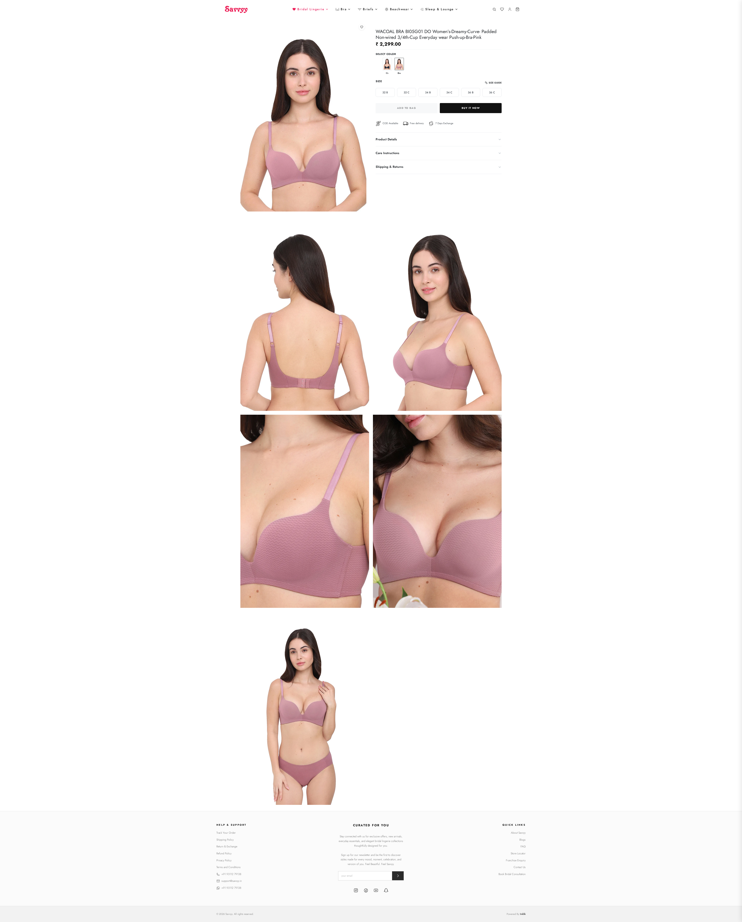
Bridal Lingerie (310, 9)
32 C (406, 92)
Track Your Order (226, 833)
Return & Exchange (226, 846)
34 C (449, 92)
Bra (344, 9)
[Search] (494, 9)
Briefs (368, 9)
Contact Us (520, 867)
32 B (385, 92)
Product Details (386, 139)
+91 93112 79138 (231, 874)
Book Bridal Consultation (512, 874)
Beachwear (399, 9)
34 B (428, 92)
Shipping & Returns (389, 167)
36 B (470, 92)
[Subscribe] (398, 875)
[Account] (510, 9)
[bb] (387, 64)
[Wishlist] (502, 9)
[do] (399, 64)
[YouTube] (376, 891)
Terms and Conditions (228, 867)
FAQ (523, 846)
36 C (492, 92)
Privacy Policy (223, 860)
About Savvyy (518, 833)
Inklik (523, 914)
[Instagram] (356, 891)
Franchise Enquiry (516, 860)
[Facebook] (366, 891)
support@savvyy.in (231, 881)
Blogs (522, 840)
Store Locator (518, 853)
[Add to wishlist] (362, 27)
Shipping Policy (225, 840)
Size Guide (495, 82)
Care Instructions (387, 153)
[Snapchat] (386, 891)
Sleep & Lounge (439, 9)
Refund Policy (223, 853)
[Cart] (517, 9)
